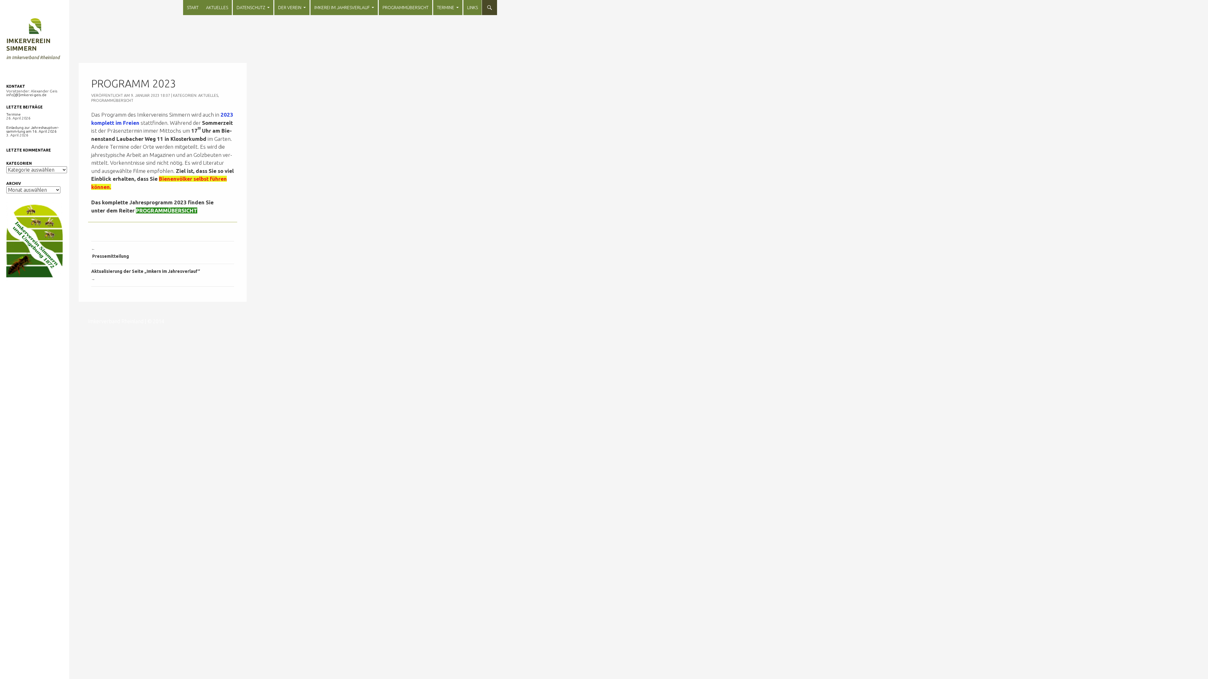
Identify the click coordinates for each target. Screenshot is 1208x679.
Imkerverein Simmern (28, 44)
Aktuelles (217, 7)
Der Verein (289, 7)
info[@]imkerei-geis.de (26, 95)
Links (472, 7)
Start (193, 7)
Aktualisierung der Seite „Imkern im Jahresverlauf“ (146, 275)
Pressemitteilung (110, 252)
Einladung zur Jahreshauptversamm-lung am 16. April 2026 (32, 129)
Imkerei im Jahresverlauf (342, 7)
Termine (445, 7)
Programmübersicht (405, 7)
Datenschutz (251, 7)
